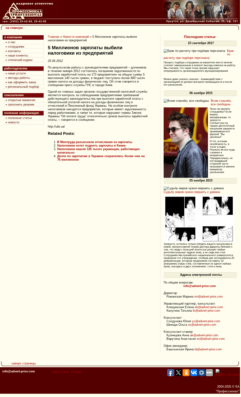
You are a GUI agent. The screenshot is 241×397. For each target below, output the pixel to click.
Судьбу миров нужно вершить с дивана (192, 192)
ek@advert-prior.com (209, 307)
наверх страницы (23, 363)
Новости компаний (76, 36)
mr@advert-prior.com (208, 296)
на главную (14, 28)
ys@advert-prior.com (206, 321)
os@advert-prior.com (202, 324)
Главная (53, 36)
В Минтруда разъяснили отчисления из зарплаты (94, 142)
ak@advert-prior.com (204, 335)
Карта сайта (60, 372)
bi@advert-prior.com (208, 349)
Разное (76, 372)
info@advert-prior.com (18, 371)
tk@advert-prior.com (206, 310)
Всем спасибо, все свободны (221, 102)
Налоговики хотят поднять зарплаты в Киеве (91, 145)
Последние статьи (199, 37)
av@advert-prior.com (211, 338)
